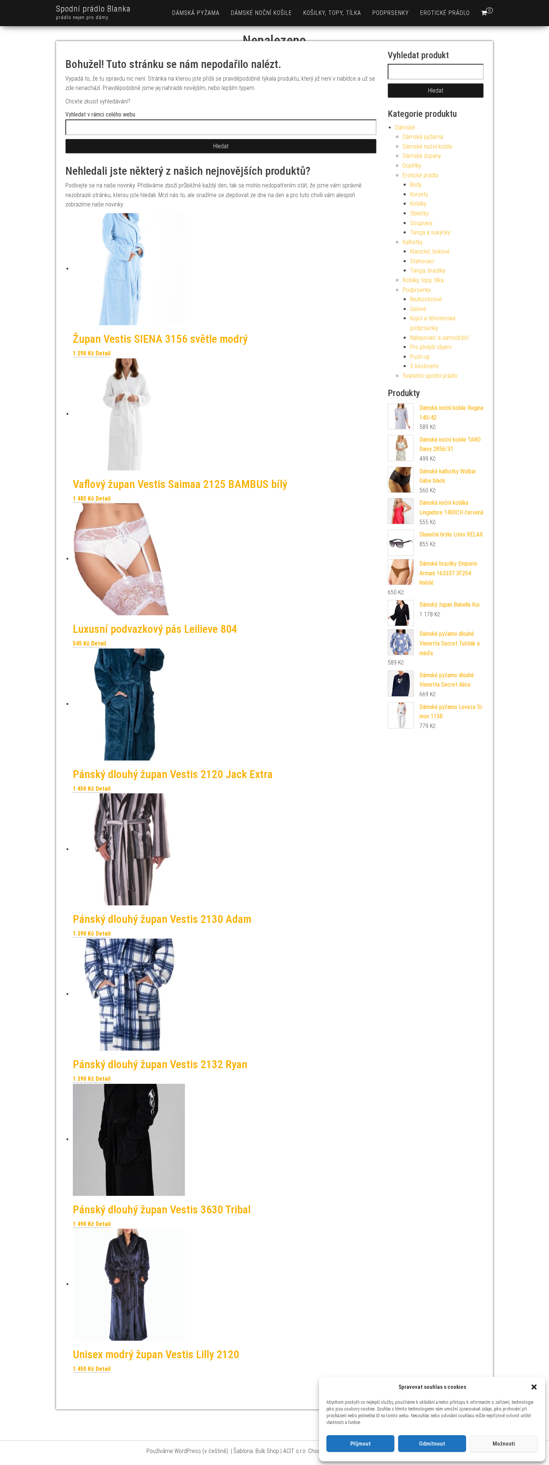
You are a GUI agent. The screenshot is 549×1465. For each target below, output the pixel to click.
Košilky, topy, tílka (332, 12)
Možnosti (504, 1443)
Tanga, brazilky (428, 270)
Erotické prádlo (445, 12)
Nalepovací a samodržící (439, 337)
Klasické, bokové (430, 251)
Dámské (405, 127)
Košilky (418, 203)
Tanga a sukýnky (430, 232)
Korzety (419, 194)
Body (416, 184)
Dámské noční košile (261, 12)
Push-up (420, 356)
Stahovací (422, 261)
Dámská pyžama (196, 12)
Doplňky (412, 165)
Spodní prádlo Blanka (93, 8)
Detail (103, 353)
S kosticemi (424, 366)
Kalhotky (413, 242)
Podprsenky (390, 12)
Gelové (418, 308)
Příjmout (360, 1443)
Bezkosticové (426, 299)
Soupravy (421, 223)
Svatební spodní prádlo (430, 375)
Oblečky (419, 213)
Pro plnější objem (431, 347)
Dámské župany (422, 155)
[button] (534, 1387)
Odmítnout (432, 1443)
